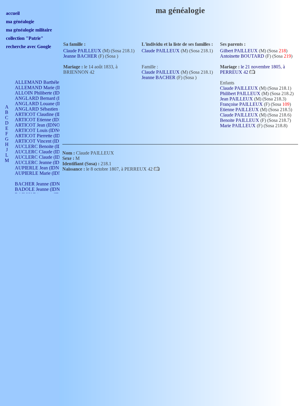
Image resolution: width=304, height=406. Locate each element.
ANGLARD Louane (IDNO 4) (44, 103)
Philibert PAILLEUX (240, 93)
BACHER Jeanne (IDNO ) (40, 183)
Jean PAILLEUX (236, 98)
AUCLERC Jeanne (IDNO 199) (45, 162)
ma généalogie (20, 21)
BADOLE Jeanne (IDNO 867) (44, 189)
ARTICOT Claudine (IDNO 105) (46, 114)
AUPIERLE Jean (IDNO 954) (43, 167)
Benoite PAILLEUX (239, 120)
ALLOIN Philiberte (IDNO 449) (46, 92)
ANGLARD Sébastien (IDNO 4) (46, 108)
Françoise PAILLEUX (241, 104)
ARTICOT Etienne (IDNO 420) (45, 119)
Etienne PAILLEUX (239, 109)
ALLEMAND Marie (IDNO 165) (47, 87)
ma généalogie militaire (29, 29)
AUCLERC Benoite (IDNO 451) (46, 146)
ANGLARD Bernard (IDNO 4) (45, 98)
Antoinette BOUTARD (242, 56)
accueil (13, 13)
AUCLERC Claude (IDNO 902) (46, 151)
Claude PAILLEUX (82, 50)
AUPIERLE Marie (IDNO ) (41, 173)
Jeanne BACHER (80, 56)
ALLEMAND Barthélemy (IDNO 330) (52, 82)
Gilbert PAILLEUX (239, 50)
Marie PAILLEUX (238, 125)
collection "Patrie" (24, 38)
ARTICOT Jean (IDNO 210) (42, 125)
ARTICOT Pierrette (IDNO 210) (46, 135)
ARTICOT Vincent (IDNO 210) (45, 141)
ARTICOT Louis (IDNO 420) (43, 130)
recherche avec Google (28, 46)
